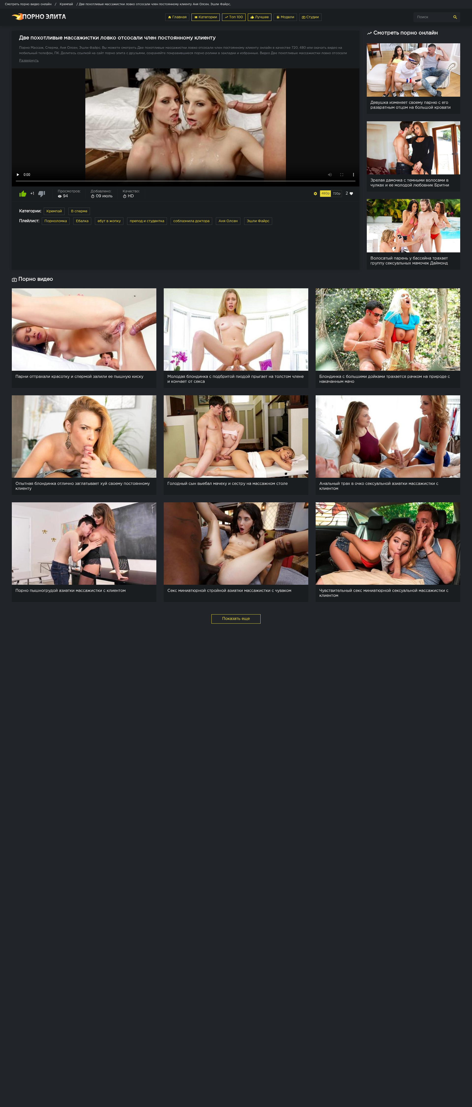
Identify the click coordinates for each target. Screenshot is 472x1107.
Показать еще (236, 619)
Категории (205, 17)
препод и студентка (147, 221)
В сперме (79, 211)
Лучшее (260, 17)
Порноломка (55, 221)
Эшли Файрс (258, 221)
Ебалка (82, 221)
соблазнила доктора (191, 221)
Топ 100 (234, 17)
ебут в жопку (109, 221)
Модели (285, 17)
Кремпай (54, 211)
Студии (310, 17)
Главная (177, 17)
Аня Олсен (228, 221)
